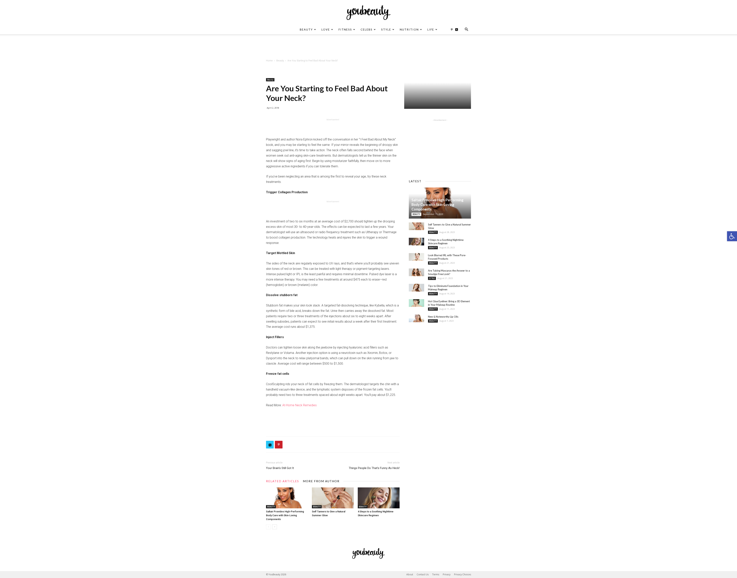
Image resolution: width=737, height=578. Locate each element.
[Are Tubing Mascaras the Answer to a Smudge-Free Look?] (416, 272)
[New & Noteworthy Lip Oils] (416, 318)
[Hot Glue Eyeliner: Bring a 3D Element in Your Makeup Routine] (416, 303)
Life (430, 29)
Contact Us (423, 574)
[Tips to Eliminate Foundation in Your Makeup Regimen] (416, 287)
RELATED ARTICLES (282, 481)
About (409, 574)
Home (269, 60)
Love (325, 29)
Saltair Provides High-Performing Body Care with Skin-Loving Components (285, 515)
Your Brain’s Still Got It (280, 468)
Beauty (306, 29)
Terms (435, 574)
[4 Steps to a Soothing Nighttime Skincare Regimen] (379, 497)
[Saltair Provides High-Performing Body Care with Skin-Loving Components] (287, 497)
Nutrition (409, 29)
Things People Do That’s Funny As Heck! (374, 468)
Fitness (345, 29)
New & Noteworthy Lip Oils (443, 316)
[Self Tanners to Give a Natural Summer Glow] (333, 497)
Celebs (367, 29)
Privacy (446, 574)
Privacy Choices (462, 574)
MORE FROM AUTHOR (321, 481)
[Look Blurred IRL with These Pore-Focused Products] (416, 257)
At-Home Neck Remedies (299, 405)
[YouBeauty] (368, 12)
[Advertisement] (368, 47)
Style (386, 29)
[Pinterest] (451, 29)
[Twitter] (458, 29)
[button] (732, 236)
